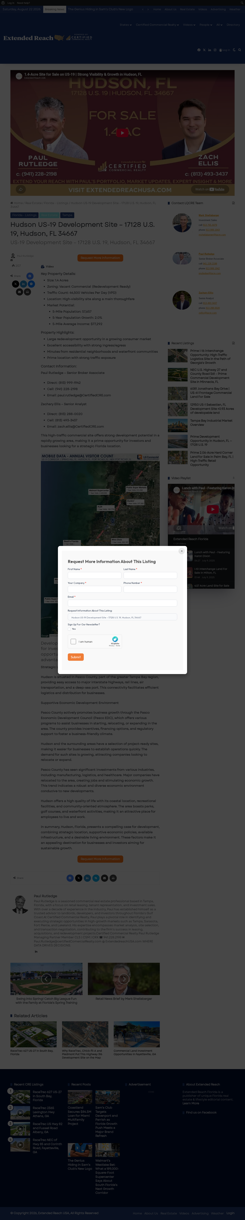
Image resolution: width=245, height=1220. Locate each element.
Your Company (77, 583)
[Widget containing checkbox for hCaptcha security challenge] (95, 641)
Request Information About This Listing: (90, 610)
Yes (73, 628)
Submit (76, 657)
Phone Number (133, 583)
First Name (75, 569)
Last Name (130, 569)
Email (72, 596)
